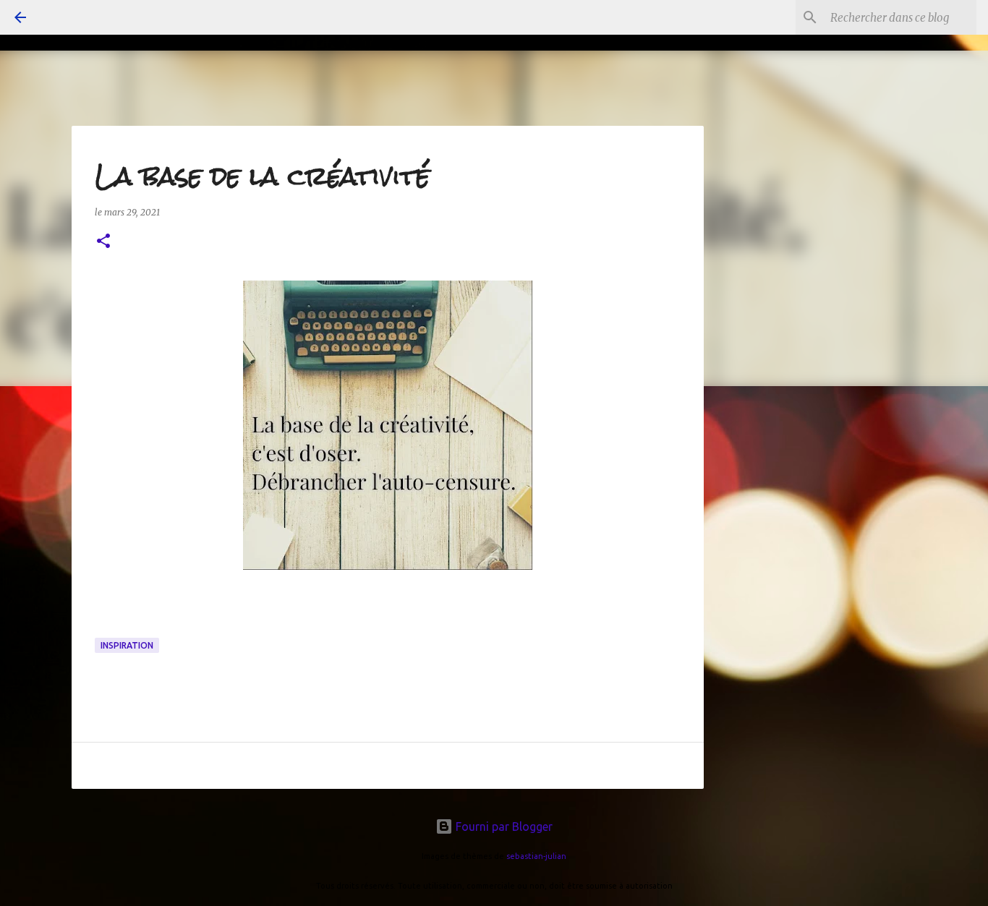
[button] (103, 242)
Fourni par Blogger (503, 826)
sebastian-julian (536, 856)
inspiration (127, 645)
